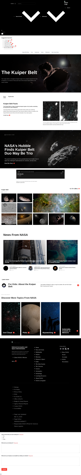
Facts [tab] (4, 96)
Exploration (37, 52)
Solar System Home (55, 52)
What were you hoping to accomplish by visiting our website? (17, 455)
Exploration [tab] (11, 96)
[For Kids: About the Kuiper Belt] (78, 285)
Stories (42, 52)
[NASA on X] (66, 349)
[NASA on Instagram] (63, 349)
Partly (4, 439)
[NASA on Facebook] (61, 349)
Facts (32, 52)
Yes (3, 436)
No (3, 437)
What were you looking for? (9, 442)
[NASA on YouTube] (68, 349)
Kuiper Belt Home (25, 52)
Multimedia (47, 52)
